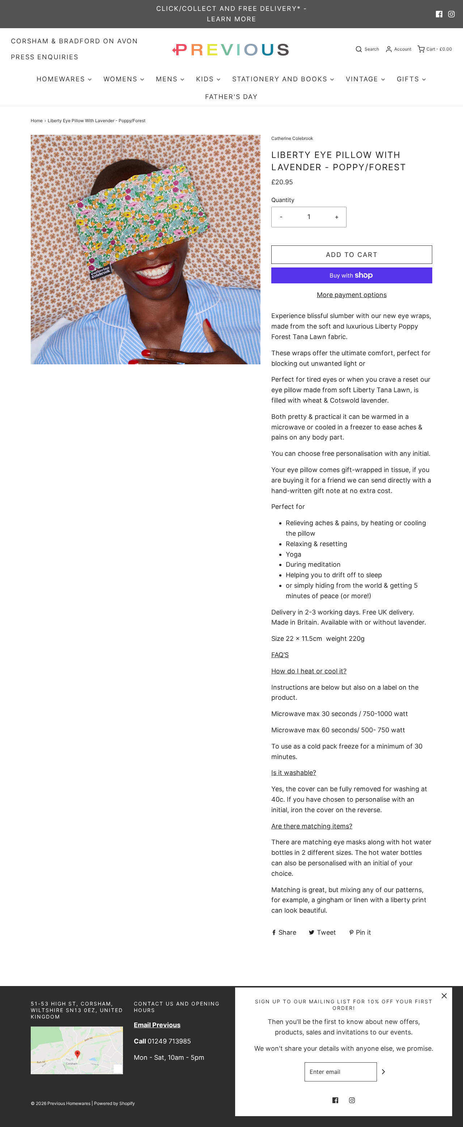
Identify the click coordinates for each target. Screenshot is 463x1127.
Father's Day (231, 96)
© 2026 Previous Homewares (60, 1103)
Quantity (282, 199)
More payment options (352, 295)
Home (37, 120)
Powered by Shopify (114, 1103)
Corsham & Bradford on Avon (74, 41)
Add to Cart (352, 254)
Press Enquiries (44, 57)
